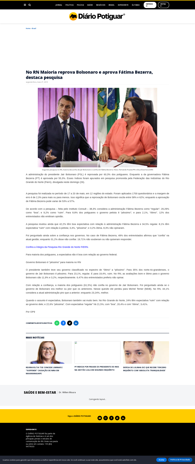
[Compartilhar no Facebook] (63, 323)
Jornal (59, 5)
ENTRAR (163, 5)
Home (28, 28)
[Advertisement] (97, 49)
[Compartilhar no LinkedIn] (76, 323)
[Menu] (25, 5)
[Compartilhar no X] (69, 323)
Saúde (90, 5)
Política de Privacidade (180, 460)
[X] (117, 418)
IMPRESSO (149, 5)
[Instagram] (105, 418)
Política (70, 5)
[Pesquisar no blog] (30, 5)
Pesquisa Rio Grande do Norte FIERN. (68, 247)
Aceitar (161, 460)
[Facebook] (111, 418)
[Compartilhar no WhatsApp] (56, 323)
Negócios (100, 5)
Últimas (136, 5)
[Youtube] (100, 418)
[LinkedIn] (123, 418)
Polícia (80, 5)
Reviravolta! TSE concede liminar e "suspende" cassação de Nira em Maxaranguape (44, 370)
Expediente (123, 5)
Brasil (112, 5)
